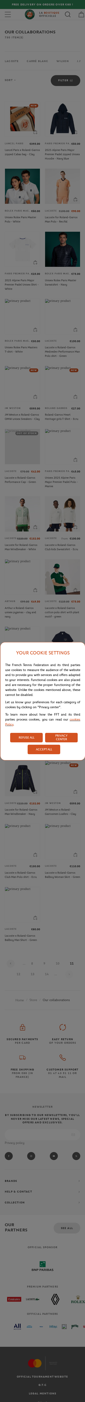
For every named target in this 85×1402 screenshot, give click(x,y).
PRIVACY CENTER (61, 737)
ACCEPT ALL (44, 749)
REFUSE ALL (26, 737)
